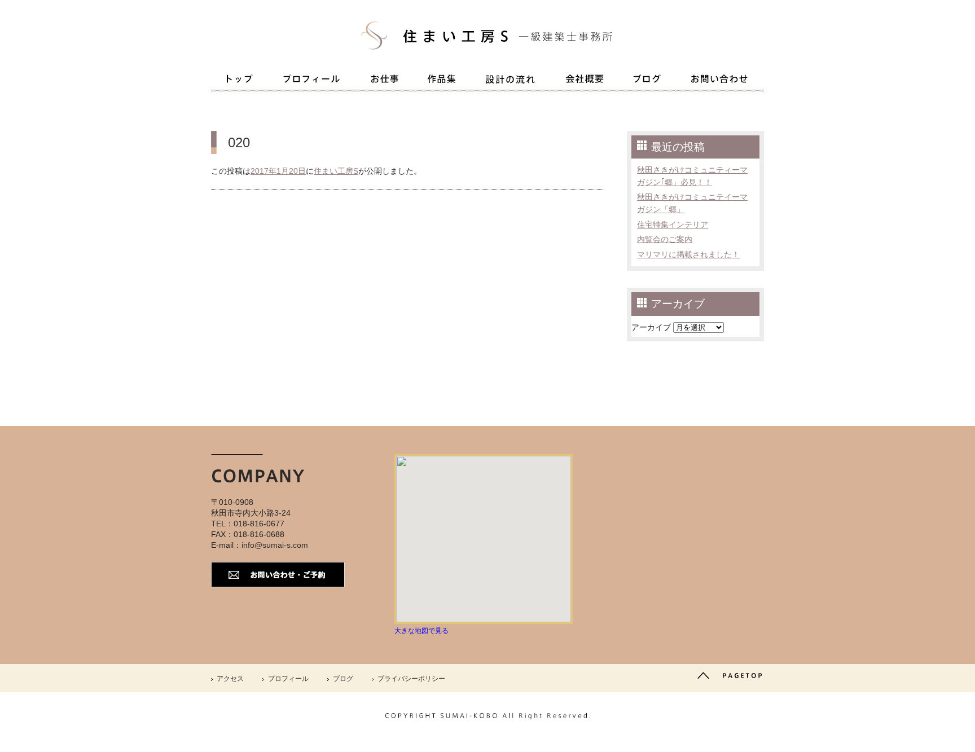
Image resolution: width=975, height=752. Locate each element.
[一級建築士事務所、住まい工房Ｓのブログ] (646, 81)
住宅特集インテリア (672, 224)
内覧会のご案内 (664, 239)
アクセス (230, 679)
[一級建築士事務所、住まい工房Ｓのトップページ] (239, 81)
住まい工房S (336, 170)
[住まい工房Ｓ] (487, 56)
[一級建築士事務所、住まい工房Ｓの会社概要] (584, 81)
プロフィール (288, 679)
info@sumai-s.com (274, 544)
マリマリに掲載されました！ (688, 254)
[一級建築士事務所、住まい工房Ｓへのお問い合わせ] (719, 81)
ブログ (343, 679)
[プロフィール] (311, 81)
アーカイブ (651, 327)
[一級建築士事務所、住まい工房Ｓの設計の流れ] (510, 81)
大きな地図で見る (421, 631)
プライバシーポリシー (411, 679)
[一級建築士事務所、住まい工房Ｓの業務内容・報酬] (384, 81)
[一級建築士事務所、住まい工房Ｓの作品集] (441, 81)
